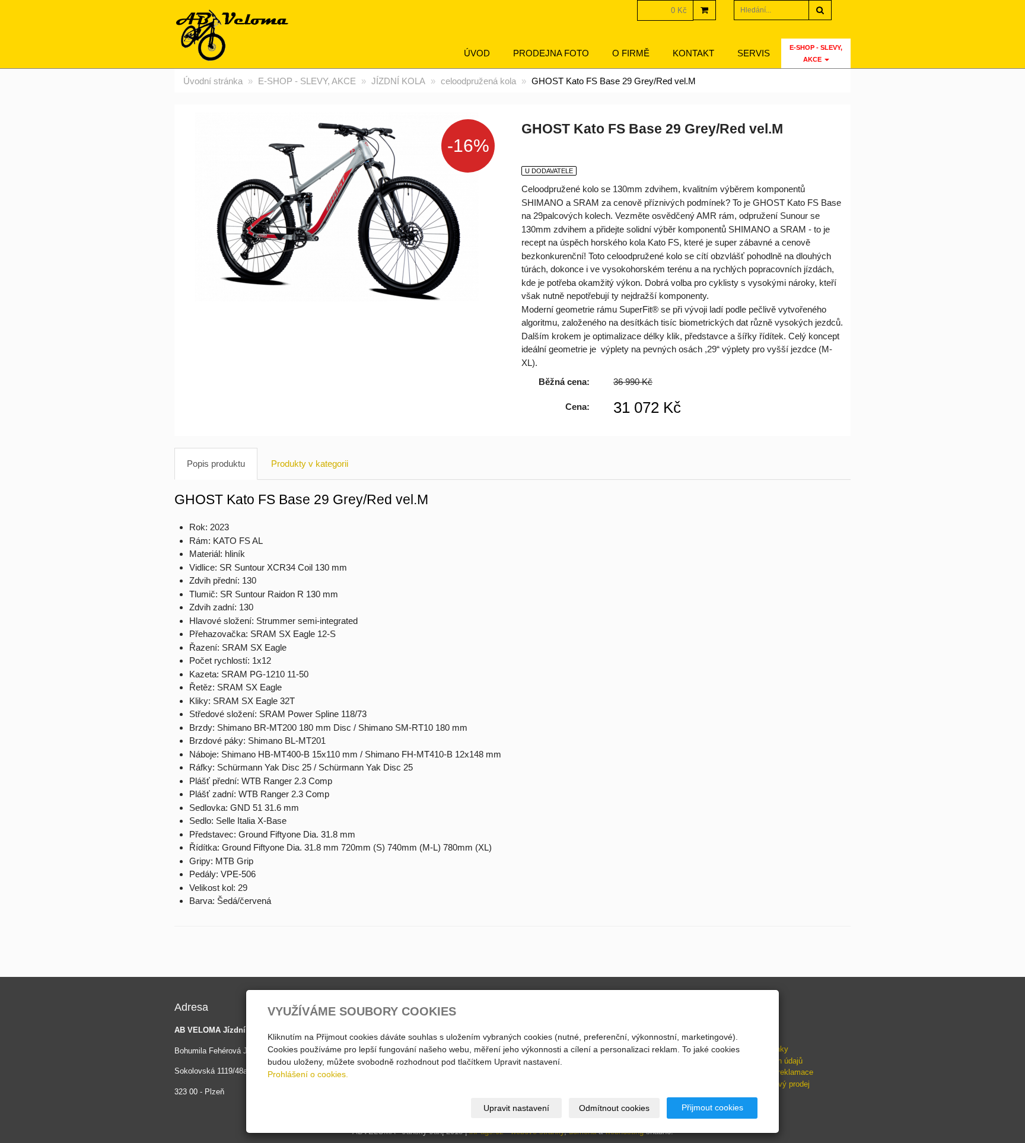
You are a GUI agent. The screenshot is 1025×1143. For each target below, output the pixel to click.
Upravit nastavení (516, 1108)
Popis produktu (216, 464)
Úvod (477, 53)
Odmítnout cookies (614, 1108)
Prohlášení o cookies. (308, 1074)
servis (753, 53)
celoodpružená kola (478, 81)
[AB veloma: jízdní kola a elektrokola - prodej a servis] (232, 35)
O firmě (631, 53)
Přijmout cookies (712, 1107)
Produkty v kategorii (309, 464)
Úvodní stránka (213, 81)
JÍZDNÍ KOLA (398, 81)
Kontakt (693, 53)
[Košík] (704, 10)
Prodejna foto (551, 53)
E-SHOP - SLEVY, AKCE (816, 53)
